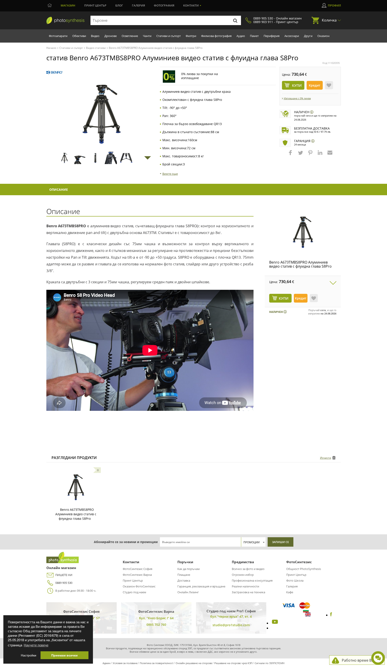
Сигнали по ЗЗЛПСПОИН (269, 663)
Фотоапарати (58, 36)
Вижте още (170, 174)
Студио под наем (134, 592)
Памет (254, 36)
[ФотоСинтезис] (65, 21)
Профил (334, 5)
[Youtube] (274, 623)
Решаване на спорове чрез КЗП (233, 663)
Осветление (130, 36)
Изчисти (325, 458)
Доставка (183, 580)
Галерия (138, 5)
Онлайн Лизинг (188, 592)
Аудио (240, 36)
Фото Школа (294, 580)
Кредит (314, 85)
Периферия (272, 36)
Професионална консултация (252, 580)
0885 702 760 (156, 624)
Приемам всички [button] (64, 655)
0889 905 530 (63, 583)
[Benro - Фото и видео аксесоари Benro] (54, 72)
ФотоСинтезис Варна (137, 575)
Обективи (79, 36)
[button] (291, 155)
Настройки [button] (28, 655)
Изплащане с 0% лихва (297, 98)
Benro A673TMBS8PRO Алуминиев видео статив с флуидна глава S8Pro (300, 264)
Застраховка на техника (248, 592)
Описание (58, 189)
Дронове (110, 36)
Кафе (289, 592)
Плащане (183, 575)
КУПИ (283, 298)
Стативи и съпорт (168, 36)
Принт (95, 5)
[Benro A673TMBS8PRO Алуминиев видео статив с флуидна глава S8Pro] (303, 232)
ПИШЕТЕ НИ (63, 575)
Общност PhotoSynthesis (303, 569)
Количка (329, 20)
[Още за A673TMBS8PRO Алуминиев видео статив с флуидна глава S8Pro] (75, 487)
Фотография (164, 5)
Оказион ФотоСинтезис (139, 586)
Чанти (147, 36)
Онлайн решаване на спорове (194, 663)
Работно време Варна (361, 660)
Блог (119, 5)
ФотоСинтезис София (137, 569)
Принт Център (133, 580)
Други (308, 36)
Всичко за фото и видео (248, 569)
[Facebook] (331, 615)
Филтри (191, 36)
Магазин (68, 5)
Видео (95, 36)
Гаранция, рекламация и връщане (201, 586)
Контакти (191, 5)
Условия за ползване (125, 663)
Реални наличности (245, 586)
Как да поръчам (188, 569)
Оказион (323, 36)
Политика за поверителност (156, 663)
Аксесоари (291, 36)
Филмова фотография (216, 36)
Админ (106, 663)
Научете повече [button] (36, 645)
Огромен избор (243, 575)
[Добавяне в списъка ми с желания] (329, 85)
